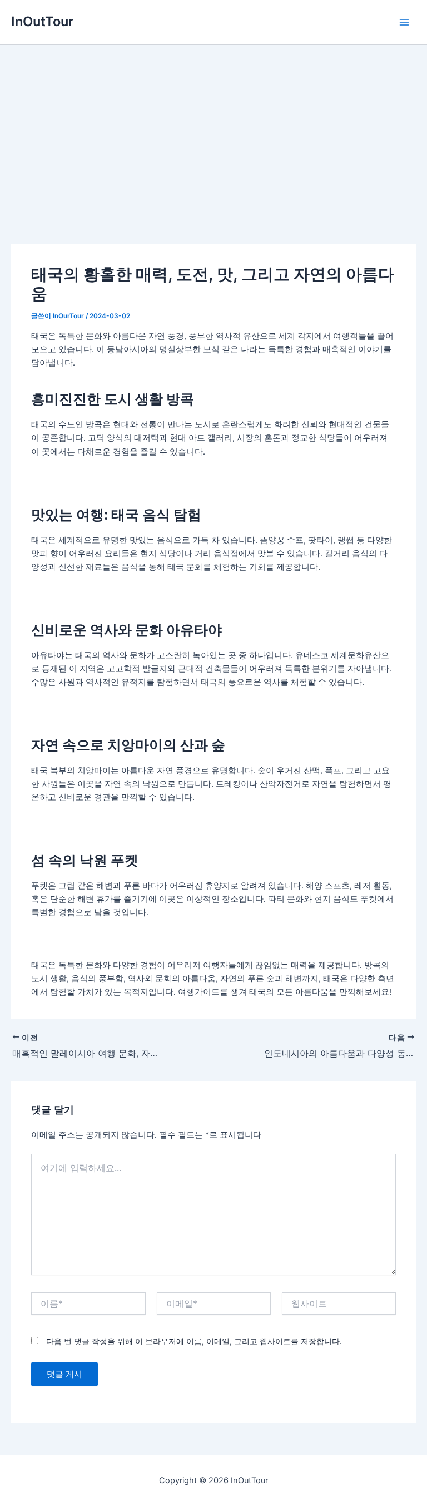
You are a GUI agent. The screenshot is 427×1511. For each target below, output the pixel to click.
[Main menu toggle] (404, 22)
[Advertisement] (213, 128)
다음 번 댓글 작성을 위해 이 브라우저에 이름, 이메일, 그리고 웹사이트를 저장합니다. (194, 1341)
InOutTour (42, 21)
